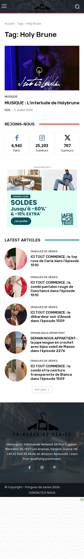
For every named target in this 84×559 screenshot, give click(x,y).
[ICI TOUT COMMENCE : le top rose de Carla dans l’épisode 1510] (16, 259)
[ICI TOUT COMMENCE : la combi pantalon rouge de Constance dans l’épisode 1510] (16, 287)
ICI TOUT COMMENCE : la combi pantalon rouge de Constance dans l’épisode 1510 (53, 288)
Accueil (9, 24)
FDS (7, 110)
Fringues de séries (44, 251)
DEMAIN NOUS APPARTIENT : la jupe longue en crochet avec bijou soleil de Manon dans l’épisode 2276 (54, 344)
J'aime (17, 135)
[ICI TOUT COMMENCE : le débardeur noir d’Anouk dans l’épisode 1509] (16, 314)
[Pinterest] (54, 467)
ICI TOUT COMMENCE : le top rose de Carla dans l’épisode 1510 (55, 261)
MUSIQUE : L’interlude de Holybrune (42, 102)
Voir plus (40, 389)
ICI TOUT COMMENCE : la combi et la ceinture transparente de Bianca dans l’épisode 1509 (51, 372)
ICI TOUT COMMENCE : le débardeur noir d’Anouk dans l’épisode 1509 (51, 316)
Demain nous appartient (48, 333)
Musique (11, 96)
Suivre (42, 135)
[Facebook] (29, 467)
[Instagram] (41, 467)
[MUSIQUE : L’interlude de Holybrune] (42, 68)
